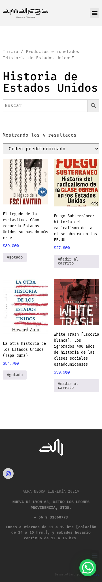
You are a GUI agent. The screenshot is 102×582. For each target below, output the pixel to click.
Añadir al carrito (68, 261)
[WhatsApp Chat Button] (87, 567)
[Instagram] (8, 473)
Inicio (10, 51)
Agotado (15, 257)
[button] (94, 13)
